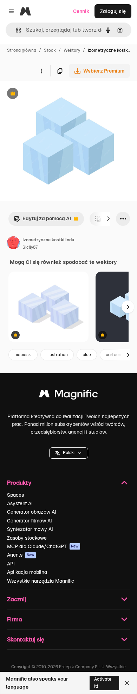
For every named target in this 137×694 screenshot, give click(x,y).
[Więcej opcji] (41, 71)
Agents (20, 555)
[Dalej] (108, 219)
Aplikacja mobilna (27, 572)
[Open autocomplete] (15, 30)
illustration (57, 355)
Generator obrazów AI (31, 512)
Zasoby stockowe (27, 538)
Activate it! (102, 682)
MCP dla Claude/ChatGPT (43, 546)
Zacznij (16, 599)
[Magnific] (68, 395)
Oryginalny (48, 94)
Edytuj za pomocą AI (42, 220)
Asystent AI (20, 503)
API (11, 563)
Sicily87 (30, 247)
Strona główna (21, 50)
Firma (14, 619)
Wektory (72, 50)
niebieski (23, 355)
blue (87, 355)
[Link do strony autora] (13, 243)
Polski (68, 453)
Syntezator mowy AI (30, 529)
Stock (50, 50)
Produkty (19, 482)
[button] (68, 453)
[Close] (127, 683)
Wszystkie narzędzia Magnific (40, 581)
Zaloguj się (113, 11)
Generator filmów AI (29, 521)
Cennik (81, 11)
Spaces (15, 495)
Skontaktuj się (25, 639)
